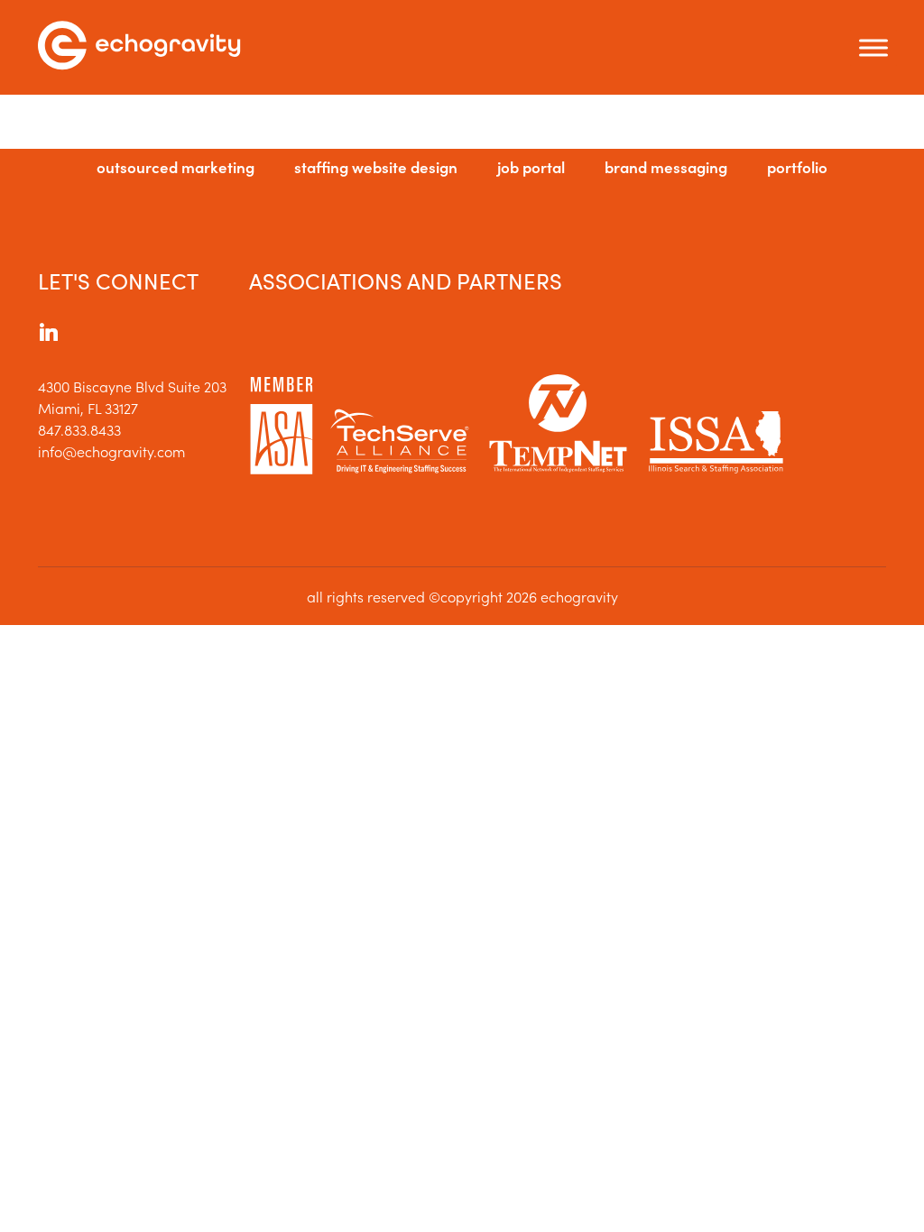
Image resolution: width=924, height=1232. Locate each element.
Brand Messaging (666, 167)
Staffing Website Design (375, 167)
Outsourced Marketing (175, 167)
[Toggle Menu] (873, 47)
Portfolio (797, 167)
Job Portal (531, 167)
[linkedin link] (49, 334)
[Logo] (139, 47)
